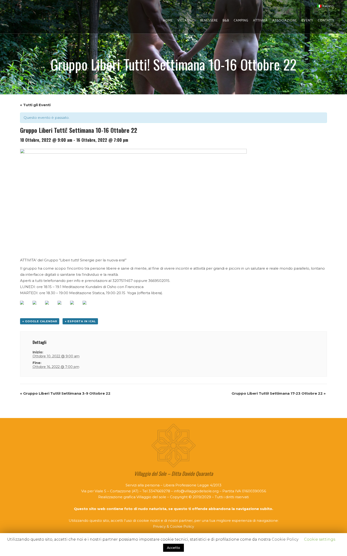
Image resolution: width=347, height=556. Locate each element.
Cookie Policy (285, 539)
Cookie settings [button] (319, 539)
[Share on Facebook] (25, 306)
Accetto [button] (173, 548)
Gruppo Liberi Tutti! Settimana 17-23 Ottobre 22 (279, 393)
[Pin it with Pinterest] (63, 306)
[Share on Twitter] (38, 306)
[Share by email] (88, 306)
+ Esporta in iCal (80, 321)
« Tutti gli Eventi (35, 105)
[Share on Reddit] (50, 306)
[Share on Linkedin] (75, 306)
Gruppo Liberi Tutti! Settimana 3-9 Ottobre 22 (65, 393)
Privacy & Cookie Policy (173, 526)
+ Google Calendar (39, 321)
